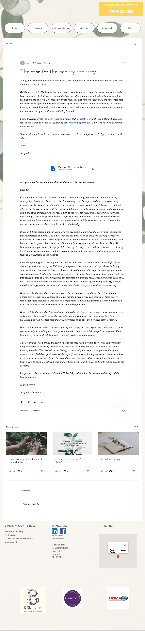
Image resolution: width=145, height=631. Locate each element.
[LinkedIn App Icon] (54, 531)
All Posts (9, 44)
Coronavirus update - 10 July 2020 (71, 460)
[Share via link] (42, 402)
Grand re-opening (110, 459)
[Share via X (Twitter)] (28, 402)
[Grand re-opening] (118, 443)
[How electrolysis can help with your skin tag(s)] (26, 443)
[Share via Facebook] (21, 402)
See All (136, 427)
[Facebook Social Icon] (63, 531)
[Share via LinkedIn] (35, 402)
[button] (135, 44)
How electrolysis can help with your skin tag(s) (26, 460)
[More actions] (123, 63)
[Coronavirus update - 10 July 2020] (72, 443)
